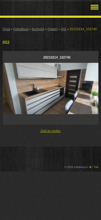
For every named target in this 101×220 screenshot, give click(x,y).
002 (63, 29)
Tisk (96, 167)
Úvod (6, 29)
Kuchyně (38, 29)
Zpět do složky (50, 131)
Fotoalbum (20, 29)
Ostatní (52, 29)
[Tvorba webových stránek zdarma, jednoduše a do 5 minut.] (90, 167)
